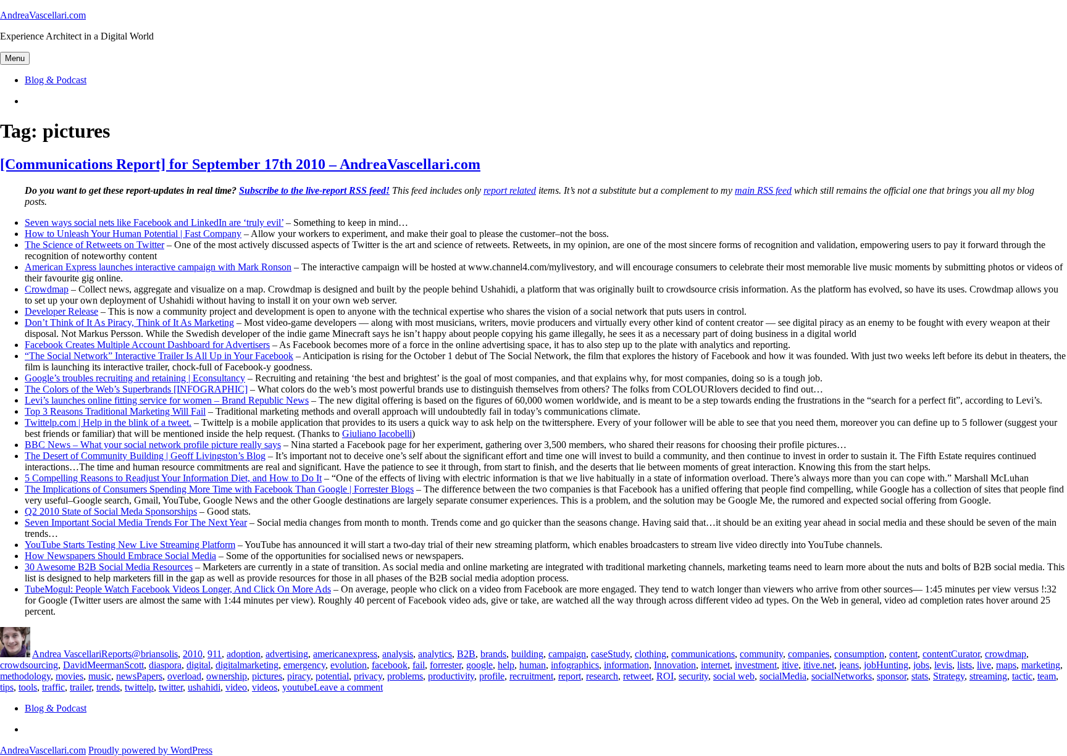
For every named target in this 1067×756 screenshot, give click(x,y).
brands (493, 654)
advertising (287, 654)
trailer (80, 687)
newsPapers (139, 676)
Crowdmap (47, 289)
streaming (988, 676)
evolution (348, 665)
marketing (1040, 665)
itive (790, 665)
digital (198, 665)
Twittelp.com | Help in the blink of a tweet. (108, 422)
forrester (445, 665)
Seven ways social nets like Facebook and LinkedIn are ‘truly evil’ (154, 222)
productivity (451, 676)
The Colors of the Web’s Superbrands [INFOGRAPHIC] (136, 389)
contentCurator (951, 654)
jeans (849, 665)
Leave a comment (348, 687)
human (532, 665)
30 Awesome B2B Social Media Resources (109, 567)
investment (756, 665)
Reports (116, 654)
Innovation (675, 665)
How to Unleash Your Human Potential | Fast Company (133, 233)
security (693, 676)
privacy (368, 676)
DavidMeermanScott (103, 665)
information (626, 665)
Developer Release (61, 311)
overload (184, 676)
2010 (193, 654)
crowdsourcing (29, 665)
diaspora (165, 665)
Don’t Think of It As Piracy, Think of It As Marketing (129, 322)
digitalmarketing (246, 665)
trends (108, 687)
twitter (171, 687)
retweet (637, 676)
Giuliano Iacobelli (377, 433)
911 (214, 654)
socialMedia (782, 676)
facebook (390, 665)
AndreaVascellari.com (43, 15)
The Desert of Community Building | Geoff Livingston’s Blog (145, 456)
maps (1006, 665)
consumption (859, 654)
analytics (435, 654)
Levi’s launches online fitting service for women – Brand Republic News (167, 400)
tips (7, 687)
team (1046, 676)
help (506, 665)
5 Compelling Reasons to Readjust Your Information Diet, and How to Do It (173, 478)
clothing (650, 654)
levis (943, 665)
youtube (298, 687)
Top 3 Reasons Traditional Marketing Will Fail (115, 411)
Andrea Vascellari (66, 654)
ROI (665, 676)
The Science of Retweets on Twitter (94, 244)
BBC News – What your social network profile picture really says (153, 444)
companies (808, 654)
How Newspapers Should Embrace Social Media (120, 555)
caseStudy (610, 654)
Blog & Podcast (55, 80)
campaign (567, 654)
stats (919, 676)
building (527, 654)
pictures (267, 676)
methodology (25, 676)
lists (964, 665)
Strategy (948, 676)
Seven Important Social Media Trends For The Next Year (136, 522)
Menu (15, 58)
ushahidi (204, 687)
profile (491, 676)
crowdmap (1005, 654)
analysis (397, 654)
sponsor (891, 676)
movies (69, 676)
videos (264, 687)
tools (28, 687)
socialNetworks (841, 676)
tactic (1022, 676)
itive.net (818, 665)
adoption (244, 654)
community (761, 654)
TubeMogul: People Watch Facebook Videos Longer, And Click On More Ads (178, 589)
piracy (299, 676)
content (903, 654)
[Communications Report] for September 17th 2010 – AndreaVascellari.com (240, 164)
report (569, 676)
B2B (466, 654)
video (236, 687)
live (984, 665)
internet (715, 665)
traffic (53, 687)
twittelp (139, 687)
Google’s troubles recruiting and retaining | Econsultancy (135, 378)
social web (734, 676)
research (602, 676)
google (479, 665)
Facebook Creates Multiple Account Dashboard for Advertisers (147, 344)
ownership (226, 676)
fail (418, 665)
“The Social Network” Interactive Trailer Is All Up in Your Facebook (159, 356)
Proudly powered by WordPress (150, 750)
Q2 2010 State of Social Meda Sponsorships (111, 511)
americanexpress (345, 654)
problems (405, 676)
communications (703, 654)
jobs (921, 665)
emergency (304, 665)
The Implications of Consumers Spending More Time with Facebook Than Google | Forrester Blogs (219, 489)
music (99, 676)
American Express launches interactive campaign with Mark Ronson (158, 267)
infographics (575, 665)
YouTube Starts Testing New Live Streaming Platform (130, 544)
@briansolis (155, 654)
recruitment (531, 676)
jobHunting (886, 665)
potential (332, 676)
